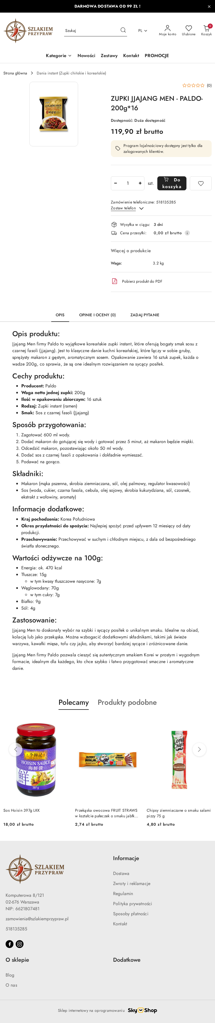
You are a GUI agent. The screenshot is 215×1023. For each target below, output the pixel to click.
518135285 (16, 929)
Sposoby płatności (130, 913)
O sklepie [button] (17, 960)
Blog (10, 975)
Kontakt (120, 924)
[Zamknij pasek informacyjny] (209, 6)
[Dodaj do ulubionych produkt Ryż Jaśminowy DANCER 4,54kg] (205, 723)
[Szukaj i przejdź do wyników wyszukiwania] (123, 31)
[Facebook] (9, 944)
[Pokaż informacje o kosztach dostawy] (187, 233)
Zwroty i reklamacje (131, 883)
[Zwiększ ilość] (140, 183)
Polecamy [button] (74, 702)
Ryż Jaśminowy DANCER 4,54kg (175, 810)
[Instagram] (20, 944)
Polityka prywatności (132, 903)
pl (140, 30)
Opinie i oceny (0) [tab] (97, 315)
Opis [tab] (60, 315)
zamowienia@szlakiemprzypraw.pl (37, 919)
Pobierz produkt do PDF (142, 281)
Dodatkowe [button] (127, 960)
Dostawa (121, 873)
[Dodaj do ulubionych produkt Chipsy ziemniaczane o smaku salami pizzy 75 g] (133, 723)
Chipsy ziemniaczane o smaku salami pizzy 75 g (107, 813)
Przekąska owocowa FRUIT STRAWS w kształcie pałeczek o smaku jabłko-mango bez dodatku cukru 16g (34, 813)
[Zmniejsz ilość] (115, 183)
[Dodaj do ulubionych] (201, 183)
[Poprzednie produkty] (16, 749)
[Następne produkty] (199, 749)
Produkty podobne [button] (127, 702)
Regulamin (123, 893)
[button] (53, 114)
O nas (11, 985)
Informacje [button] (126, 858)
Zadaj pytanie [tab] (144, 315)
